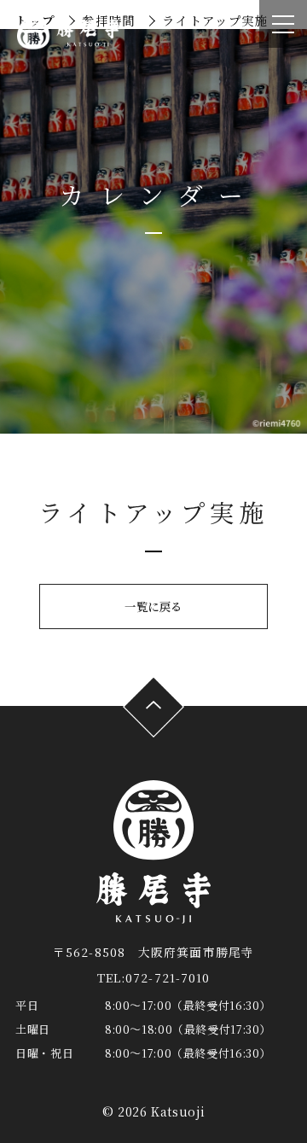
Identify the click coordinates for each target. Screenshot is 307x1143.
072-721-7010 (167, 977)
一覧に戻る (153, 606)
